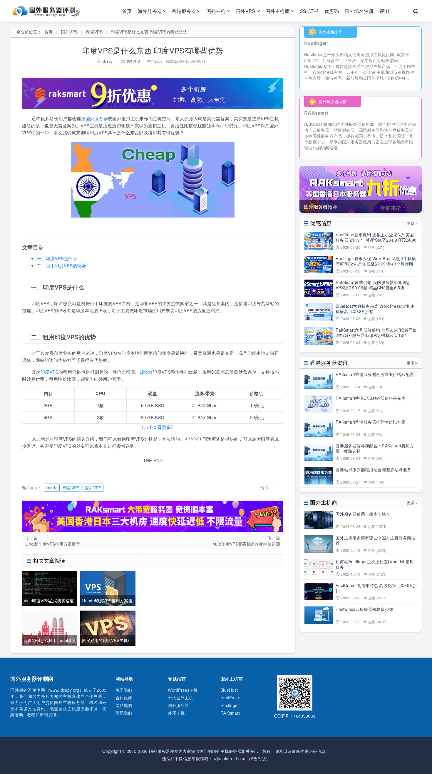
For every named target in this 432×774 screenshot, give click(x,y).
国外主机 (215, 11)
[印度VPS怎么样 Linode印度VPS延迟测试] (49, 627)
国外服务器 (97, 118)
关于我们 (123, 690)
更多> (411, 223)
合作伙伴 (123, 698)
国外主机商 (277, 11)
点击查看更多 (157, 427)
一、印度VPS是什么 (57, 258)
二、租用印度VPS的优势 (61, 265)
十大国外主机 (180, 698)
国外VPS (245, 11)
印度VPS (94, 32)
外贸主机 (176, 713)
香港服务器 (184, 11)
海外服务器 (150, 11)
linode (52, 488)
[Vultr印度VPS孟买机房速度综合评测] (49, 588)
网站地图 (123, 705)
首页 (127, 11)
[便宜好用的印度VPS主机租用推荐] (107, 627)
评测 (384, 11)
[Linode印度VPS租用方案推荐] (107, 588)
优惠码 (331, 11)
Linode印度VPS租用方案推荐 (52, 544)
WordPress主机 (182, 690)
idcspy (107, 60)
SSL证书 (309, 11)
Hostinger (229, 705)
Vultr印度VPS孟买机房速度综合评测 (246, 544)
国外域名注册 (359, 11)
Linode (146, 372)
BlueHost (229, 690)
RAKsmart (230, 713)
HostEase (229, 698)
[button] (153, 104)
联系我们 (123, 713)
